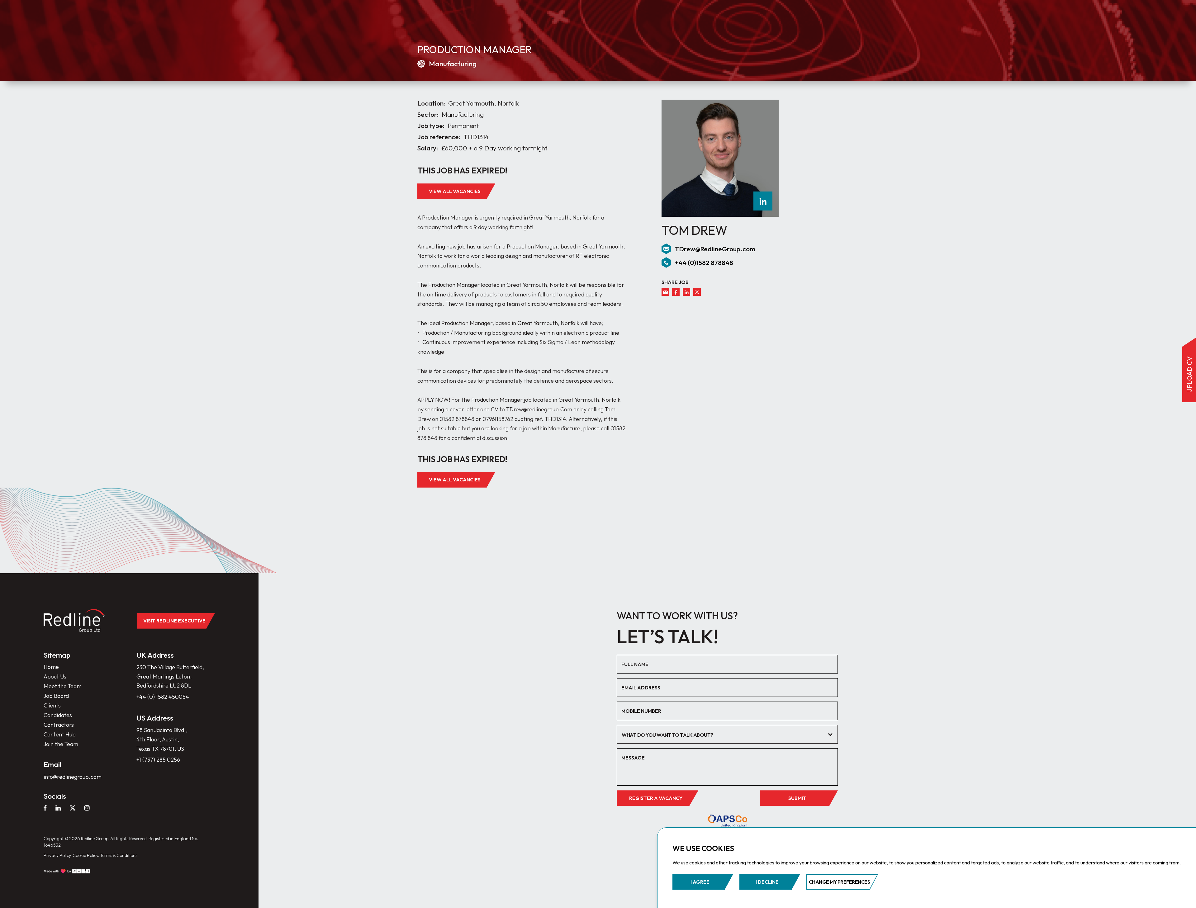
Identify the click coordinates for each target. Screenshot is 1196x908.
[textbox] (722, 735)
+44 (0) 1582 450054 (162, 696)
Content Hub (60, 734)
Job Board (56, 695)
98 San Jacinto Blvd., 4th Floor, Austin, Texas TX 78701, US (161, 739)
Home (51, 666)
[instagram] (87, 808)
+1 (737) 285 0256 (158, 759)
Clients (52, 705)
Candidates (58, 715)
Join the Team (61, 744)
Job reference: (438, 136)
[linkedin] (762, 201)
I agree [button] (700, 882)
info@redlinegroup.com (73, 776)
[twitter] (697, 292)
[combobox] (727, 734)
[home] (74, 621)
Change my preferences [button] (839, 882)
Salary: (427, 148)
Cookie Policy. (86, 855)
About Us (55, 676)
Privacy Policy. (58, 855)
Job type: (430, 125)
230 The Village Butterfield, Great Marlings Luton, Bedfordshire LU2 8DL (170, 676)
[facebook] (676, 292)
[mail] (665, 292)
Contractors (59, 724)
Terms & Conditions (118, 855)
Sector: (428, 114)
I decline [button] (767, 882)
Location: (431, 103)
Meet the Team (63, 686)
